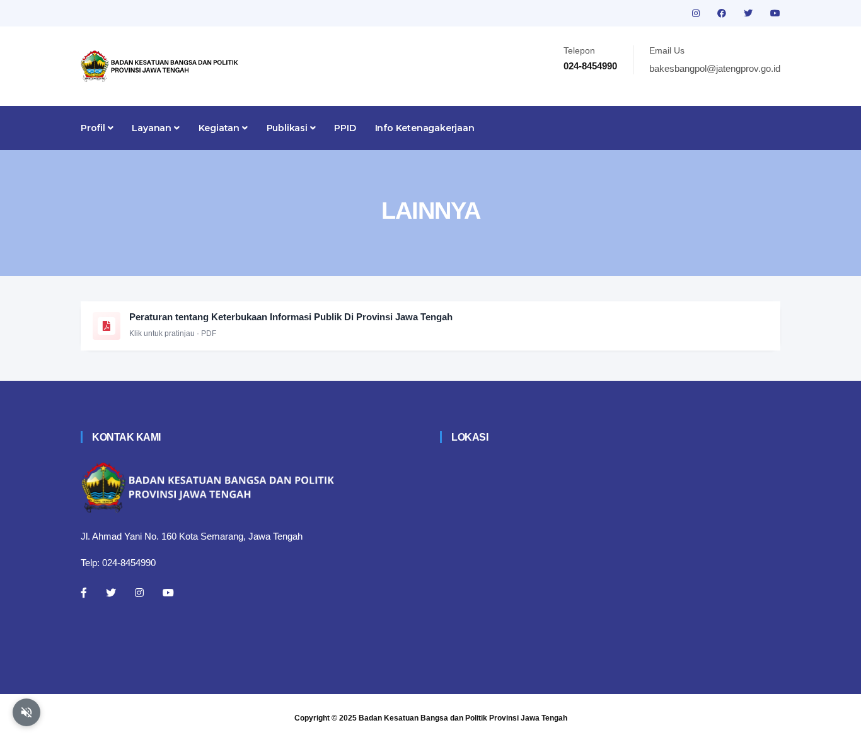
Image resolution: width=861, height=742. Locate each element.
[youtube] (775, 13)
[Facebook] (83, 592)
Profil (94, 128)
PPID (344, 128)
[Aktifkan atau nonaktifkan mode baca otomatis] (26, 712)
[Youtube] (168, 592)
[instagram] (697, 13)
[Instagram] (139, 592)
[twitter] (749, 13)
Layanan (152, 128)
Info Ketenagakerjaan (425, 128)
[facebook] (723, 13)
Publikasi (288, 128)
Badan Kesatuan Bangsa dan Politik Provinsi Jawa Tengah (463, 718)
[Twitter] (111, 592)
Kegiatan (220, 128)
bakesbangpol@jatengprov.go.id (714, 68)
